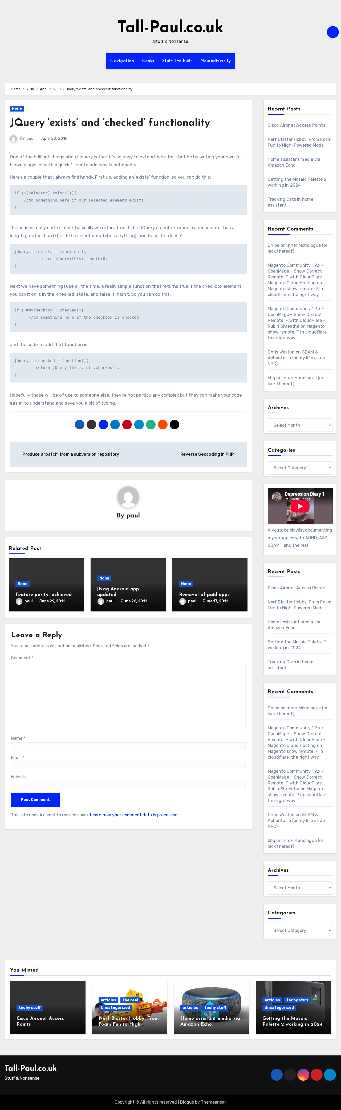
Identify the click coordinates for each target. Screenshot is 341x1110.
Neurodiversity (215, 61)
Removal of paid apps (204, 595)
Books (148, 61)
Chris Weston (281, 352)
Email (18, 757)
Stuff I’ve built (177, 61)
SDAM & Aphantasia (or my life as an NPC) (296, 358)
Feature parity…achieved (43, 595)
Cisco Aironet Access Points (296, 125)
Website (19, 776)
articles (108, 1000)
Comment (22, 657)
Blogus (187, 1102)
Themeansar (213, 1102)
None (17, 108)
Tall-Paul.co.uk (170, 28)
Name (18, 738)
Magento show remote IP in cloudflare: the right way (298, 332)
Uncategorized (115, 1007)
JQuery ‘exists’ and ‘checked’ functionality (110, 123)
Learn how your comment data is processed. (134, 814)
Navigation (122, 61)
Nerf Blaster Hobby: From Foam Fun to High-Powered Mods (129, 1024)
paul (30, 138)
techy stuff (29, 1007)
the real (130, 1000)
